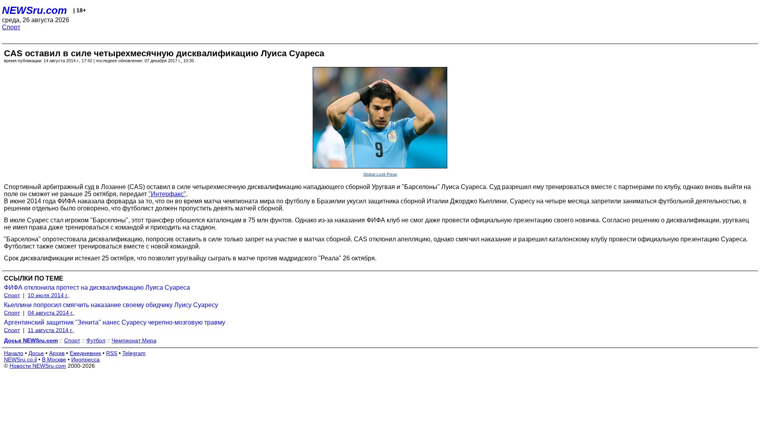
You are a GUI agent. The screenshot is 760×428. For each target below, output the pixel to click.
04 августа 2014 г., (51, 313)
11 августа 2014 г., (51, 330)
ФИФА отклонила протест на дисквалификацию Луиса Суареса (97, 287)
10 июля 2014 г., (49, 295)
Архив (57, 353)
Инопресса (85, 359)
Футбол (95, 340)
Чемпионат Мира (134, 340)
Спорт (11, 27)
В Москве (54, 359)
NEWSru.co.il (20, 359)
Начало (13, 353)
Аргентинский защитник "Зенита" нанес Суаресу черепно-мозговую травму (114, 322)
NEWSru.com (34, 10)
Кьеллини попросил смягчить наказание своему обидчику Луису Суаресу (111, 305)
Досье (36, 353)
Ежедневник (85, 353)
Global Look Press (380, 174)
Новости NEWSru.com (38, 366)
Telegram (134, 353)
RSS (111, 353)
